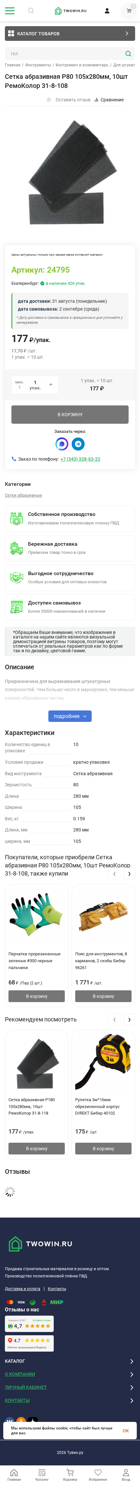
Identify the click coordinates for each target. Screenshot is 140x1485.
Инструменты (38, 65)
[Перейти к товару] (70, 168)
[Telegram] (78, 444)
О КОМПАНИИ (20, 1374)
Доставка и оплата (22, 1289)
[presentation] (114, 873)
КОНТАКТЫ (17, 1400)
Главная (13, 65)
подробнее (67, 716)
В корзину (37, 996)
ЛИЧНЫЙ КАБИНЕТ (26, 1387)
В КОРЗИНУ (70, 414)
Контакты (57, 1289)
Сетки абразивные (23, 495)
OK (126, 1430)
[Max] (61, 444)
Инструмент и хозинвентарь (82, 65)
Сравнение (112, 99)
